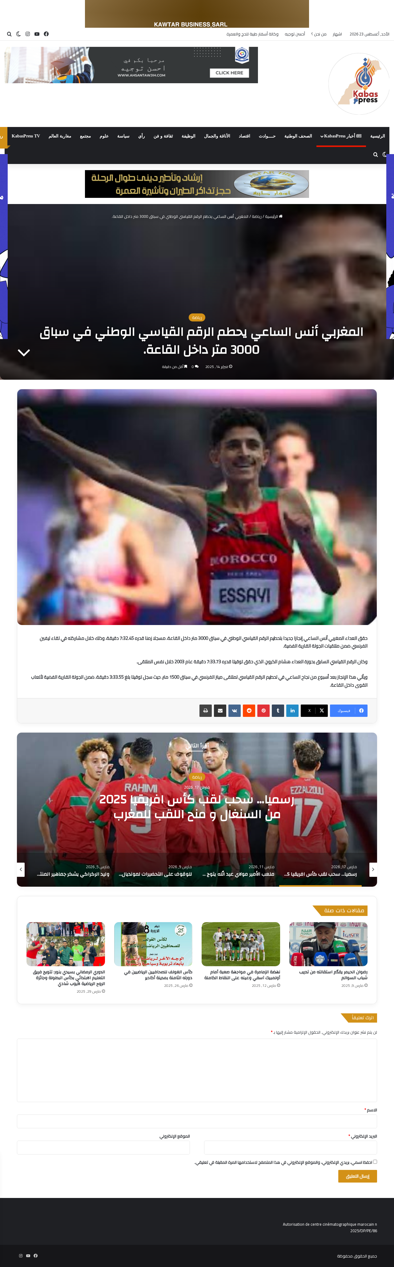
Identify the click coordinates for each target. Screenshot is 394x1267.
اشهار (337, 34)
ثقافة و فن (163, 136)
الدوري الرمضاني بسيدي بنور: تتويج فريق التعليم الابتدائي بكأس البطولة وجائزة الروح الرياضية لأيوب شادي (69, 978)
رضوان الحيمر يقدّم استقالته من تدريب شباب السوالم (333, 975)
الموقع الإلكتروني (174, 1136)
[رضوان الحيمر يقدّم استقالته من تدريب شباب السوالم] (328, 944)
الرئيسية (377, 136)
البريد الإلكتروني (362, 1136)
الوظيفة (188, 136)
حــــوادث (267, 136)
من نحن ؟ (319, 34)
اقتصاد (244, 136)
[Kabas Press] (358, 84)
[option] (197, 810)
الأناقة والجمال (217, 136)
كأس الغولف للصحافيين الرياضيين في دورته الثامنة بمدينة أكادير (158, 975)
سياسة (123, 136)
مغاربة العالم (60, 136)
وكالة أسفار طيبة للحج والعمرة (253, 34)
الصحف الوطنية (298, 136)
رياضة (257, 216)
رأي (141, 136)
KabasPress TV (26, 136)
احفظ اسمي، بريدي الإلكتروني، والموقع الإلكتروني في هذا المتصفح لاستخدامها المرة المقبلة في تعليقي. (283, 1162)
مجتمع (85, 136)
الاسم (370, 1110)
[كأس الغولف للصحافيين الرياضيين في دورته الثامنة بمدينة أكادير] (153, 944)
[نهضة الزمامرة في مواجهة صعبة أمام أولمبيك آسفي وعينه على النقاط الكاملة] (241, 944)
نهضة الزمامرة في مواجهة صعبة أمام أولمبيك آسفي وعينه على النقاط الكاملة (242, 975)
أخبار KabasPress (340, 136)
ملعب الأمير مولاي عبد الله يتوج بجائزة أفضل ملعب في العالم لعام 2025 (197, 806)
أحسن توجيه (295, 34)
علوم (104, 136)
